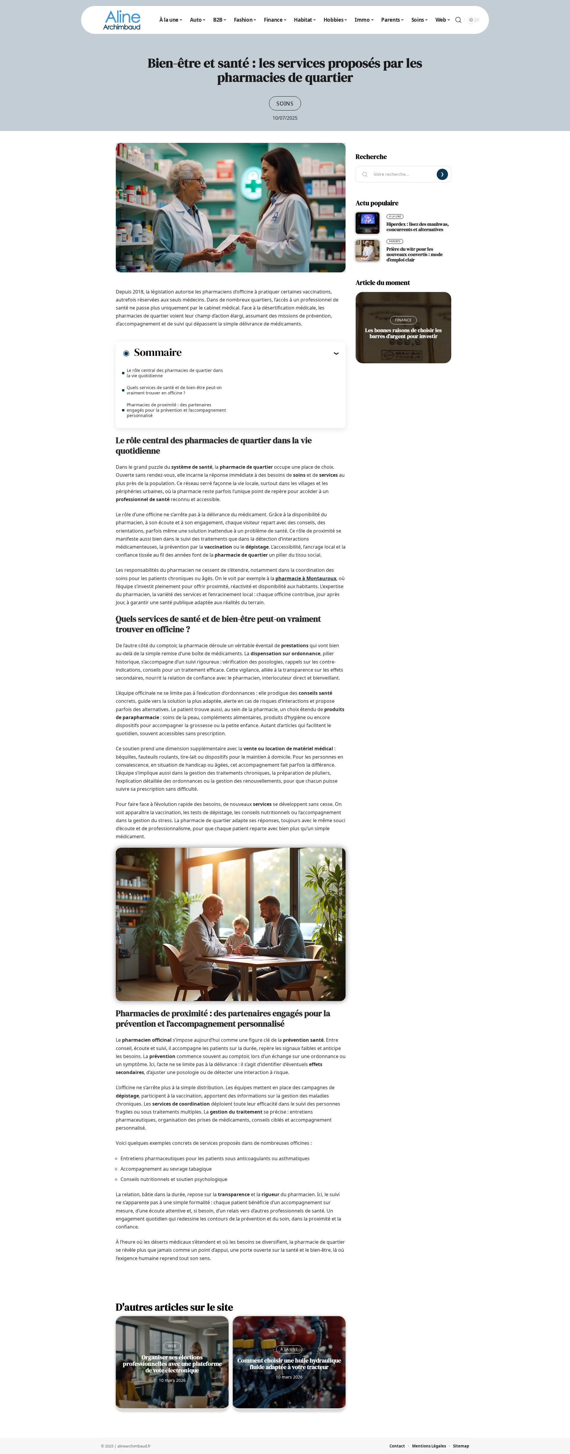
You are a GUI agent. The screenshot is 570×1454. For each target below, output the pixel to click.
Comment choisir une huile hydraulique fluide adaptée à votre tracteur (289, 1363)
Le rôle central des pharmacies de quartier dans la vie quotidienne (175, 372)
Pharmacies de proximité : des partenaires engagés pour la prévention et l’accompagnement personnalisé (176, 410)
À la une (289, 1349)
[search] (458, 20)
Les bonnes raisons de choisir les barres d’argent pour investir (403, 333)
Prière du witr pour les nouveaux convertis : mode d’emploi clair (415, 254)
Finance (403, 320)
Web (172, 1346)
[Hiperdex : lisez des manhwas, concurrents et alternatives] (367, 223)
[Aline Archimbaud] (122, 20)
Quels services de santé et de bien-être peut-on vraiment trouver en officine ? (174, 390)
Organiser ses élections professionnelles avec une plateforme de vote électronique (172, 1363)
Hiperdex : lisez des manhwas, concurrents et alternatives (418, 227)
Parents (394, 241)
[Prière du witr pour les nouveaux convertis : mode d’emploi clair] (367, 250)
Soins (285, 103)
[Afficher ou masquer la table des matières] (259, 353)
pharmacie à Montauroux (306, 578)
